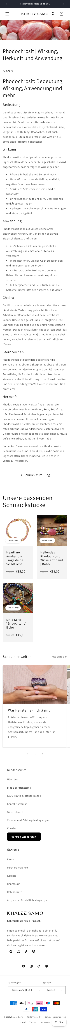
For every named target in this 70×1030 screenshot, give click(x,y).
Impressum (13, 883)
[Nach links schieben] (27, 754)
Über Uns (12, 779)
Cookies (11, 828)
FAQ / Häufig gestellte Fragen (24, 795)
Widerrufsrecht (15, 812)
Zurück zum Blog (37, 475)
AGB (24, 1022)
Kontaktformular (17, 803)
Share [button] (9, 70)
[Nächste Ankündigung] (63, 4)
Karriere (12, 875)
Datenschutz (14, 892)
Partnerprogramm (17, 867)
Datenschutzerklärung (55, 1017)
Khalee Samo (17, 1016)
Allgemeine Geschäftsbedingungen (27, 900)
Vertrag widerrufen (23, 836)
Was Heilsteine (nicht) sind (29, 710)
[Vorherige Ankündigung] (7, 4)
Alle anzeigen (59, 656)
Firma (10, 859)
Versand (33, 1022)
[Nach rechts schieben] (43, 754)
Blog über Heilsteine (19, 787)
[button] (7, 14)
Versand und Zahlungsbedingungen (28, 820)
